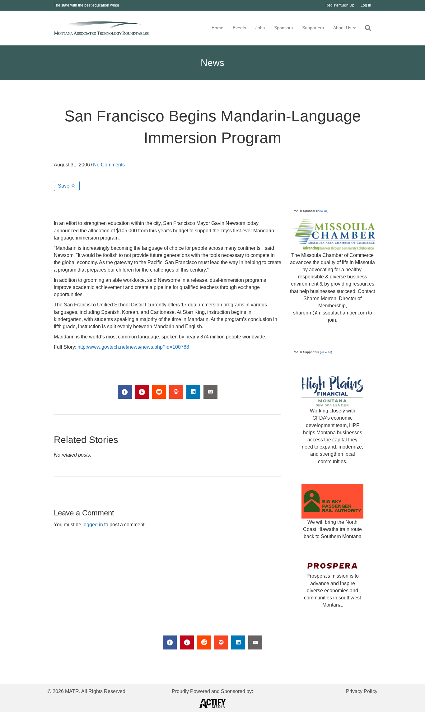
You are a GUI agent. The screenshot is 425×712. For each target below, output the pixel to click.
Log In (366, 5)
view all (322, 210)
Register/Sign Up (339, 5)
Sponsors (283, 27)
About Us (342, 27)
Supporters (313, 27)
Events (239, 27)
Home (217, 27)
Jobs (260, 27)
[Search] (365, 28)
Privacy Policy (361, 691)
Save (64, 185)
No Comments (109, 164)
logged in (92, 524)
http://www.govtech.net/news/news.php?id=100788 (133, 347)
